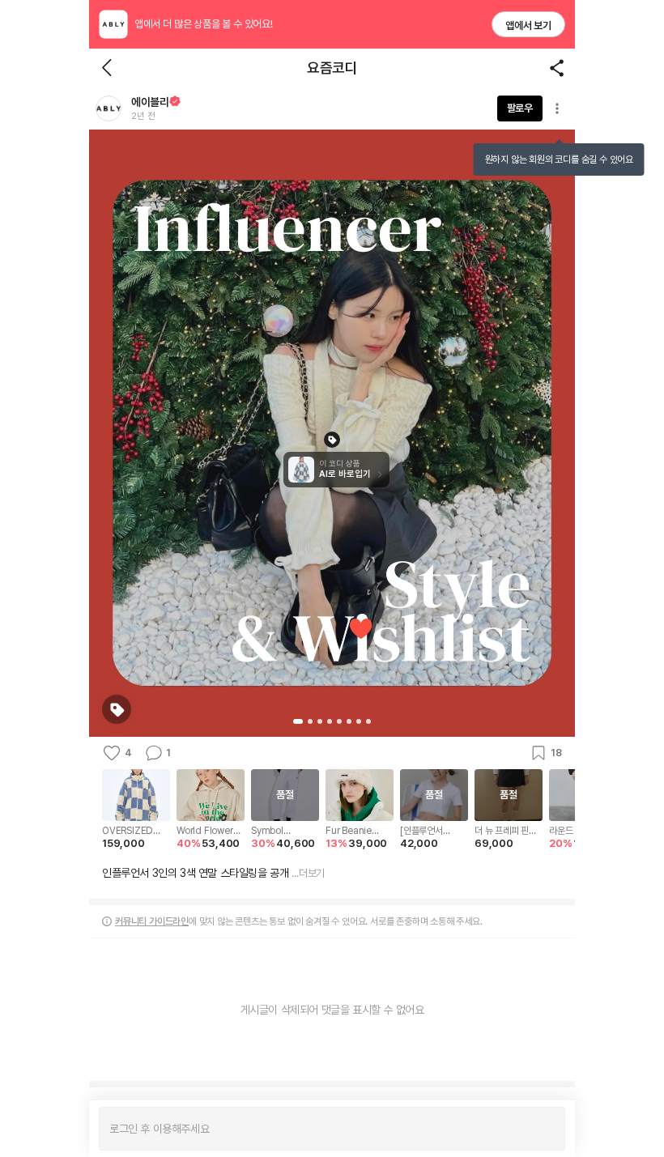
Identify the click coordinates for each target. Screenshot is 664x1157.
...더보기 (308, 873)
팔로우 (520, 108)
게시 (544, 1128)
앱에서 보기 (528, 25)
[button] (108, 108)
